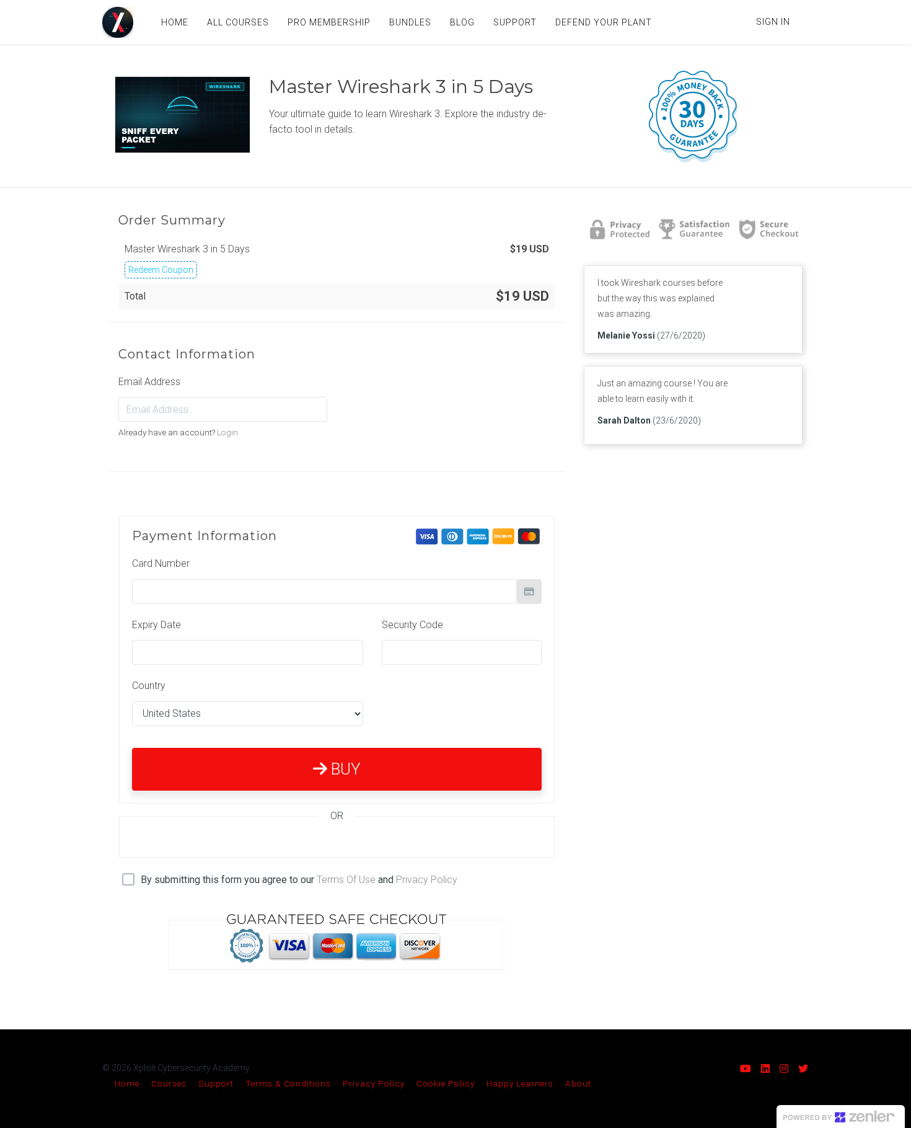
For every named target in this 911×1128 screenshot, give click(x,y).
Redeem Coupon (160, 270)
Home (127, 1083)
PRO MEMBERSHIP (329, 22)
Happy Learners (519, 1083)
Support (216, 1083)
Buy (344, 769)
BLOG (462, 22)
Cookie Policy (445, 1083)
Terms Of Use (346, 880)
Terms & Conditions (288, 1083)
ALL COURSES (238, 22)
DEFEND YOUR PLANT (603, 22)
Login (227, 432)
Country (148, 685)
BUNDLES (410, 22)
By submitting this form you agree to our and (299, 880)
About (578, 1083)
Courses (169, 1083)
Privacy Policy (426, 880)
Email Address (149, 382)
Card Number (161, 563)
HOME (174, 22)
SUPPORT (515, 22)
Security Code (412, 625)
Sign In (773, 22)
